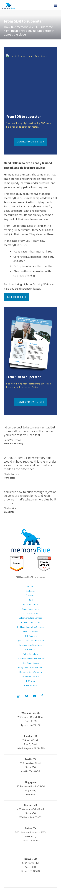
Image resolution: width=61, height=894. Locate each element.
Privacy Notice (30, 685)
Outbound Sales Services (30, 672)
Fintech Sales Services (30, 663)
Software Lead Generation (30, 645)
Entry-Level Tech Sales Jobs (30, 667)
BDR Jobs (30, 681)
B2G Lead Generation (30, 622)
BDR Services (31, 636)
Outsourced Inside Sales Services (31, 658)
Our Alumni (31, 595)
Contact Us (30, 591)
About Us (30, 586)
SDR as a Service (30, 631)
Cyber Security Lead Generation (30, 640)
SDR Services (31, 649)
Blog (30, 599)
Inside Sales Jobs (30, 604)
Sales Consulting (30, 654)
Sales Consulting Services (30, 617)
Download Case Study (30, 141)
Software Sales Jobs (30, 676)
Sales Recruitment (30, 609)
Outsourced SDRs (30, 613)
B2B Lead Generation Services (30, 627)
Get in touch (16, 297)
